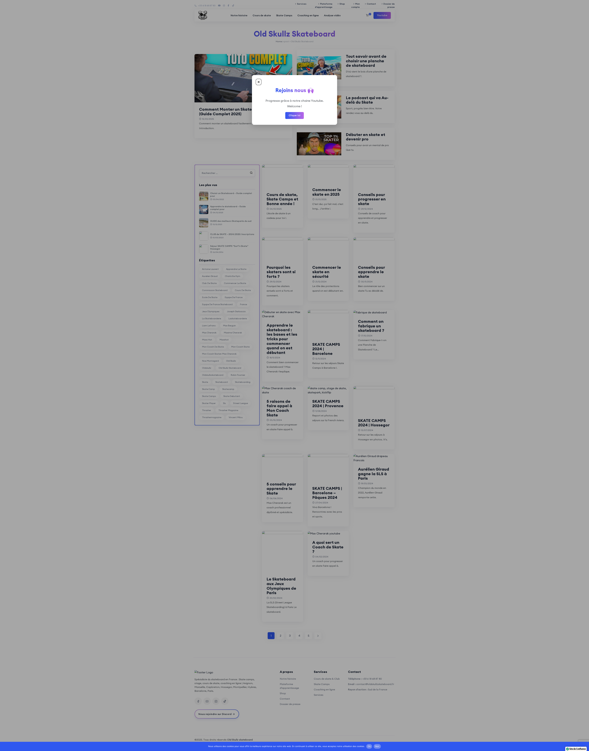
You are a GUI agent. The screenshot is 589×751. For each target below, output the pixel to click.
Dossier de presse (389, 5)
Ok (369, 746)
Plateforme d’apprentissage (323, 5)
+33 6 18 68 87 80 (207, 5)
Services (301, 3)
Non (377, 746)
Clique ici (294, 115)
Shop (342, 3)
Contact (371, 3)
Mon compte (355, 5)
